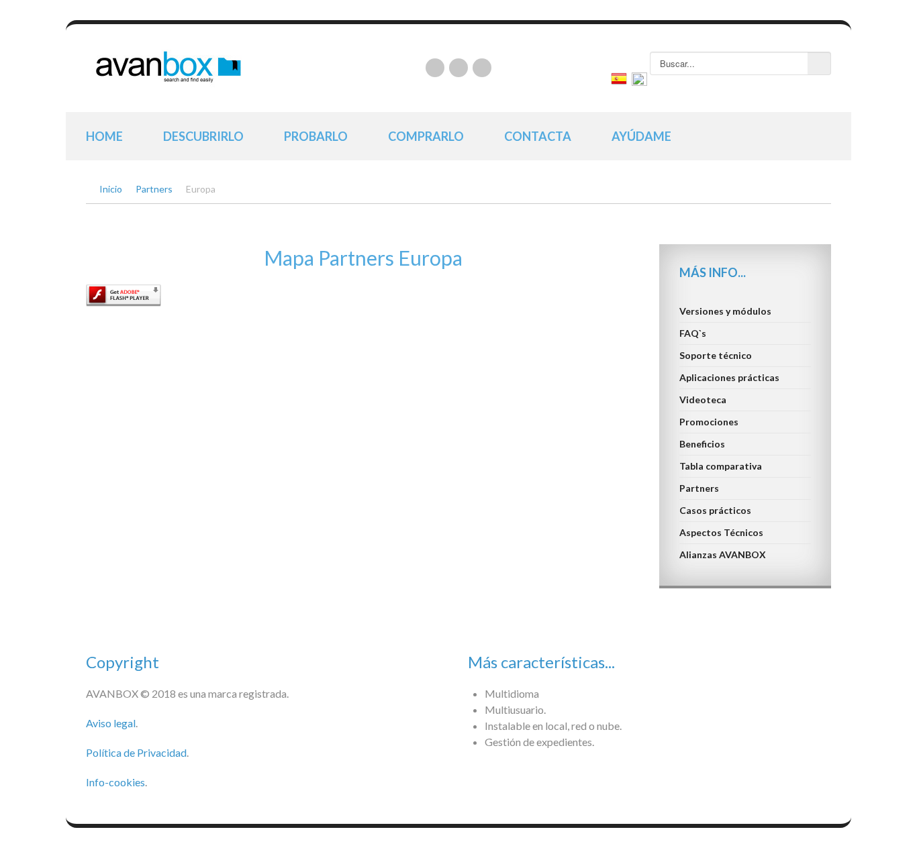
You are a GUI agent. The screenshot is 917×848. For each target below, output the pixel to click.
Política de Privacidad (136, 752)
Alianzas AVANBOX (722, 554)
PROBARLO (316, 136)
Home (104, 136)
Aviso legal (111, 723)
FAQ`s (692, 333)
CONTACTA (537, 136)
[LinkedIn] (435, 67)
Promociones (708, 421)
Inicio (110, 189)
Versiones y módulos (725, 311)
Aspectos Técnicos (721, 532)
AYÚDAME (641, 136)
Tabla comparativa (720, 466)
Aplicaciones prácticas (729, 377)
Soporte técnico (715, 355)
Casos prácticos (715, 510)
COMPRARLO (426, 136)
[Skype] (482, 67)
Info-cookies (115, 782)
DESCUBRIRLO (203, 136)
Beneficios (702, 443)
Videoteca (702, 399)
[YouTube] (458, 67)
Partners (154, 189)
